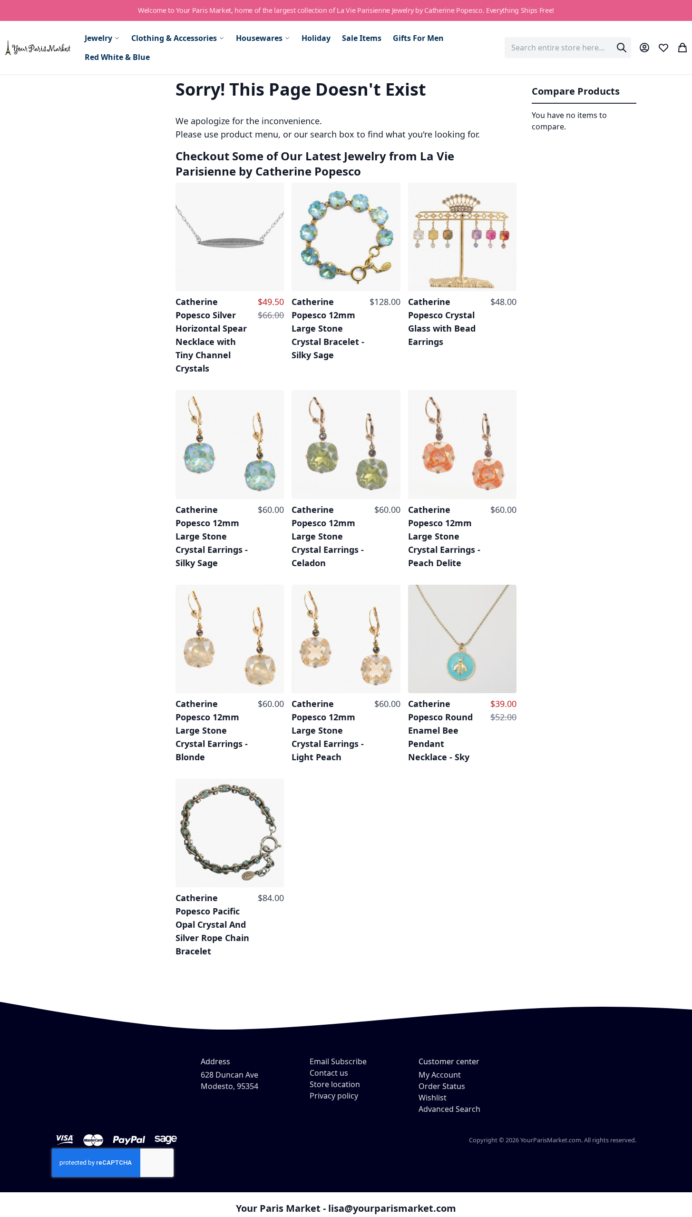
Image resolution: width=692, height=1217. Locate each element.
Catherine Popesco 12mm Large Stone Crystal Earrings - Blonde (211, 730)
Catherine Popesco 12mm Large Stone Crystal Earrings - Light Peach (328, 730)
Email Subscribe (338, 1061)
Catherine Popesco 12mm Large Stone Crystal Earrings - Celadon (328, 536)
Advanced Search (449, 1109)
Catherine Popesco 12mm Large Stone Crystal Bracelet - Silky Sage (328, 328)
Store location (335, 1084)
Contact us (329, 1073)
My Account (440, 1075)
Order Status (442, 1086)
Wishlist (433, 1097)
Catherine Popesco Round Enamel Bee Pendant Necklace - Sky (440, 730)
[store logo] (38, 47)
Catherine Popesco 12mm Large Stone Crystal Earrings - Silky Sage (211, 536)
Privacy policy (334, 1095)
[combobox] (568, 47)
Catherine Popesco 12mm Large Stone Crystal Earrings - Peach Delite (444, 536)
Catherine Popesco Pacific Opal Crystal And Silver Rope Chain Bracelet (212, 924)
